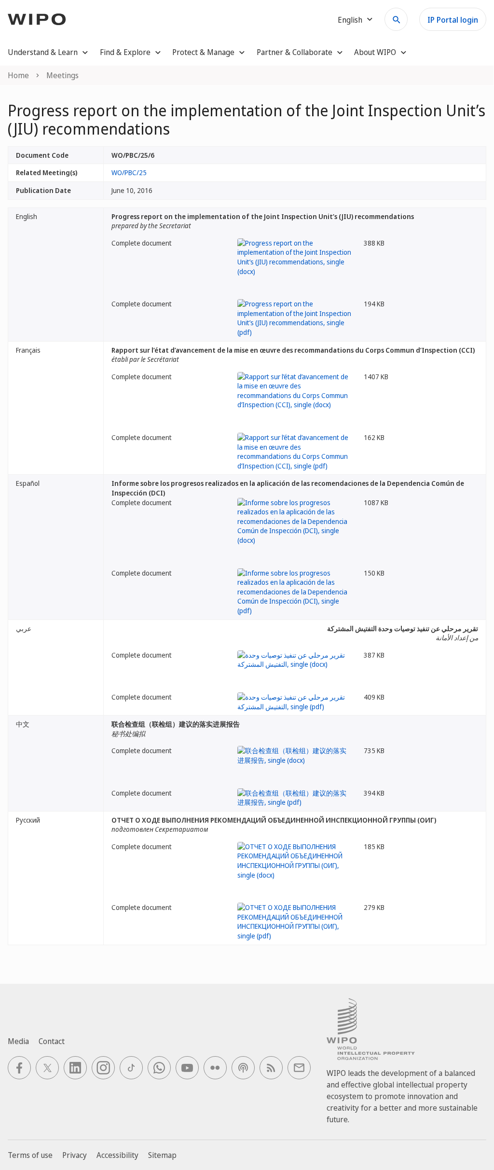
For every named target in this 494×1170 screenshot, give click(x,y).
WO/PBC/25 (129, 172)
